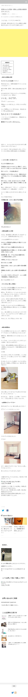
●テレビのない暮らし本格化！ (7, 69)
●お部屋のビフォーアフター (7, 72)
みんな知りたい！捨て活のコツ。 (15, 636)
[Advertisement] (14, 43)
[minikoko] (15, 693)
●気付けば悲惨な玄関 (6, 65)
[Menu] (26, 2)
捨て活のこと (10, 5)
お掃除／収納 (3, 5)
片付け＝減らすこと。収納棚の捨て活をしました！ (19, 528)
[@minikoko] (12, 693)
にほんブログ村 (5, 483)
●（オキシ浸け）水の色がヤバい (7, 66)
